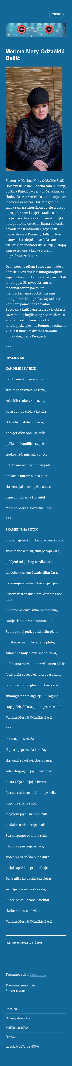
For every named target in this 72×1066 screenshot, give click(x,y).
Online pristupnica (18, 1018)
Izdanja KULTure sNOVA (22, 1046)
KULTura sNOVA (17, 1027)
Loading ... (38, 974)
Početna (11, 1009)
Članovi (11, 1037)
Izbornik (57, 14)
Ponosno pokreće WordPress (46, 1058)
